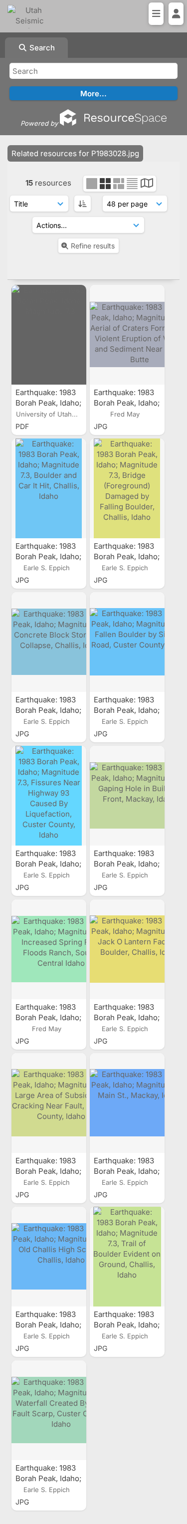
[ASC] (82, 204)
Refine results (93, 245)
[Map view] (147, 184)
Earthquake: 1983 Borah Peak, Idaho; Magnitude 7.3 (48, 403)
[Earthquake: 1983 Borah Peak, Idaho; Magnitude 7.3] (48, 335)
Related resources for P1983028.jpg (75, 153)
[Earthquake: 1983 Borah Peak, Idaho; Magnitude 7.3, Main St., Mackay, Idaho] (127, 1103)
